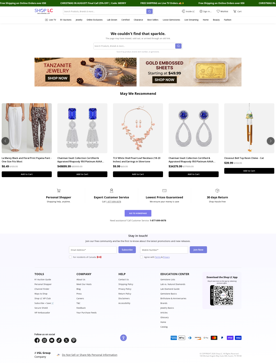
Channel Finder (41, 289)
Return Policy (124, 293)
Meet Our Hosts (84, 284)
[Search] (149, 11)
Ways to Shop (40, 293)
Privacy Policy (124, 289)
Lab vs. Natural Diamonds (172, 284)
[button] (54, 274)
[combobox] (105, 11)
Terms (158, 257)
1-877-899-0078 (113, 201)
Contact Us (123, 279)
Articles (164, 312)
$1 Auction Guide (42, 279)
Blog (78, 289)
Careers (80, 298)
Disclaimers (124, 298)
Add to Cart (27, 174)
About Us (80, 279)
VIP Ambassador (42, 312)
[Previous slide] (5, 141)
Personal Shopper (43, 284)
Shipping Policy (125, 284)
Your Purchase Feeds (86, 312)
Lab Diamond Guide (170, 289)
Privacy (166, 257)
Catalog (164, 326)
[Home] (48, 11)
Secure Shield (41, 307)
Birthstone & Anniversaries (173, 298)
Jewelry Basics (167, 307)
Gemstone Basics (168, 293)
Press (79, 293)
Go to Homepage (138, 213)
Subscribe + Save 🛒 (44, 303)
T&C (78, 303)
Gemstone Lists (167, 279)
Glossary (164, 317)
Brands (163, 303)
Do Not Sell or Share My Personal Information (89, 355)
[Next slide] (271, 141)
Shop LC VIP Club (42, 298)
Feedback (81, 307)
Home (163, 322)
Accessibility (124, 303)
